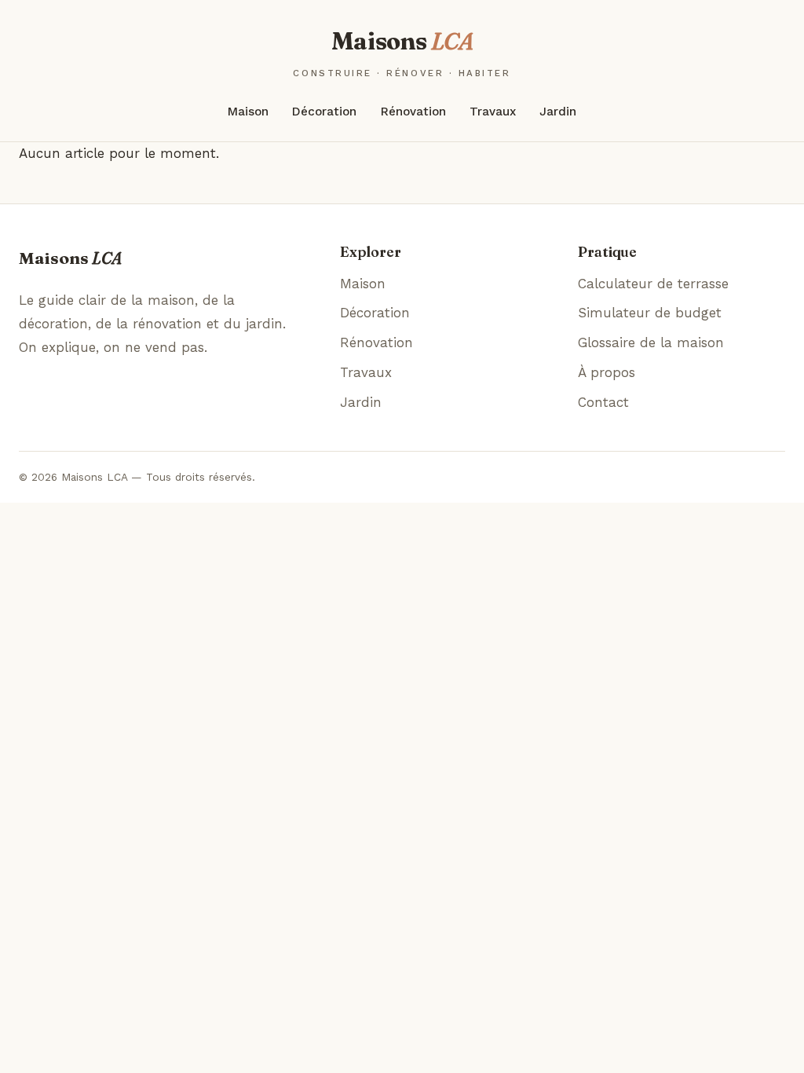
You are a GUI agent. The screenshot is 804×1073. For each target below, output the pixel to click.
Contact (603, 402)
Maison (248, 111)
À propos (606, 372)
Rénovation (413, 111)
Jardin (557, 111)
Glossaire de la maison (651, 342)
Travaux (493, 111)
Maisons (401, 52)
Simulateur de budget (650, 312)
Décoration (324, 111)
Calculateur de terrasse (653, 283)
